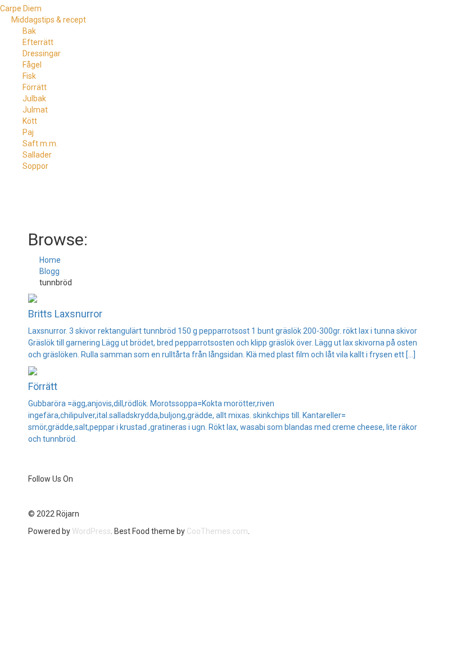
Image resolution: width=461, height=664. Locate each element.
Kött (29, 120)
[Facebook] (29, 496)
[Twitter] (33, 496)
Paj (28, 132)
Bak (29, 30)
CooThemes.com (217, 531)
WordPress (91, 531)
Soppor (35, 166)
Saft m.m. (40, 143)
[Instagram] (46, 496)
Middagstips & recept (48, 19)
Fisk (29, 75)
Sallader (37, 154)
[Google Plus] (43, 496)
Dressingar (41, 53)
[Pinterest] (40, 496)
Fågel (32, 64)
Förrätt (34, 87)
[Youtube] (36, 496)
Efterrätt (37, 42)
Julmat (35, 109)
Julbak (34, 98)
